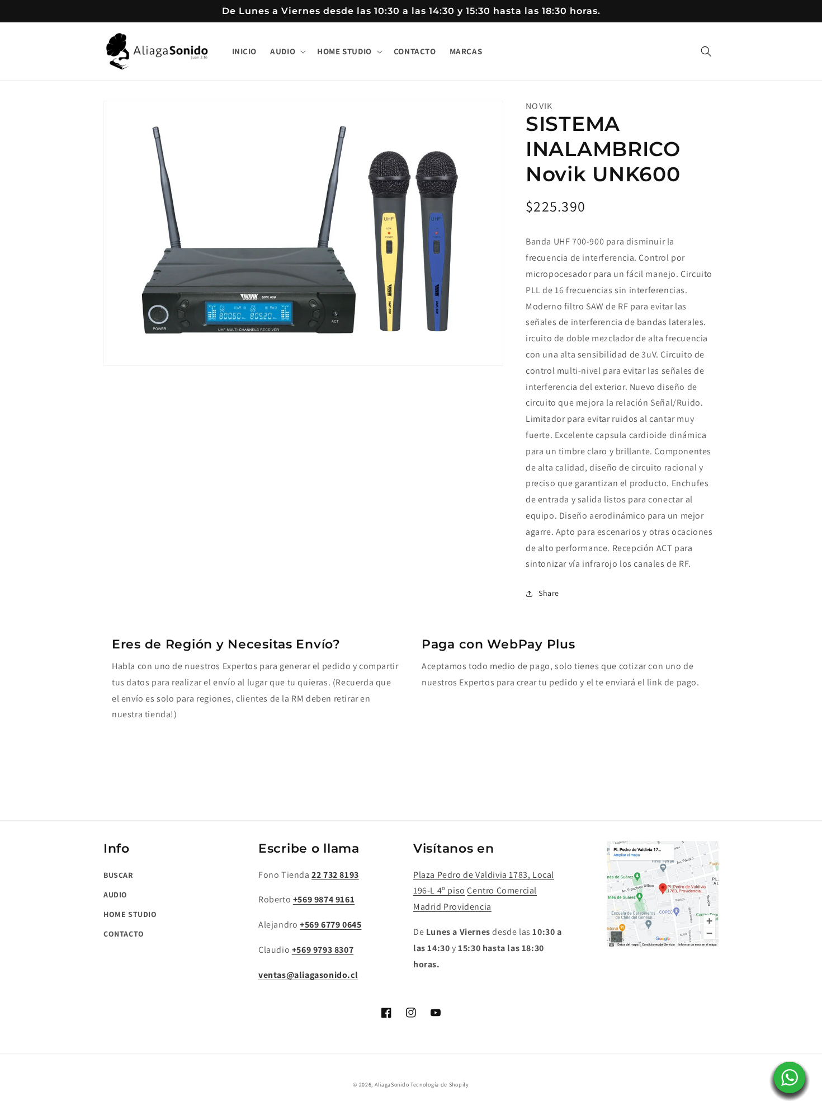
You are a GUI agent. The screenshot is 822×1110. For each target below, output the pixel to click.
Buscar (118, 875)
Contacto (123, 934)
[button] (286, 51)
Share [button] (548, 593)
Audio (115, 895)
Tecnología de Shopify (439, 1084)
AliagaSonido (392, 1084)
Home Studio (130, 914)
